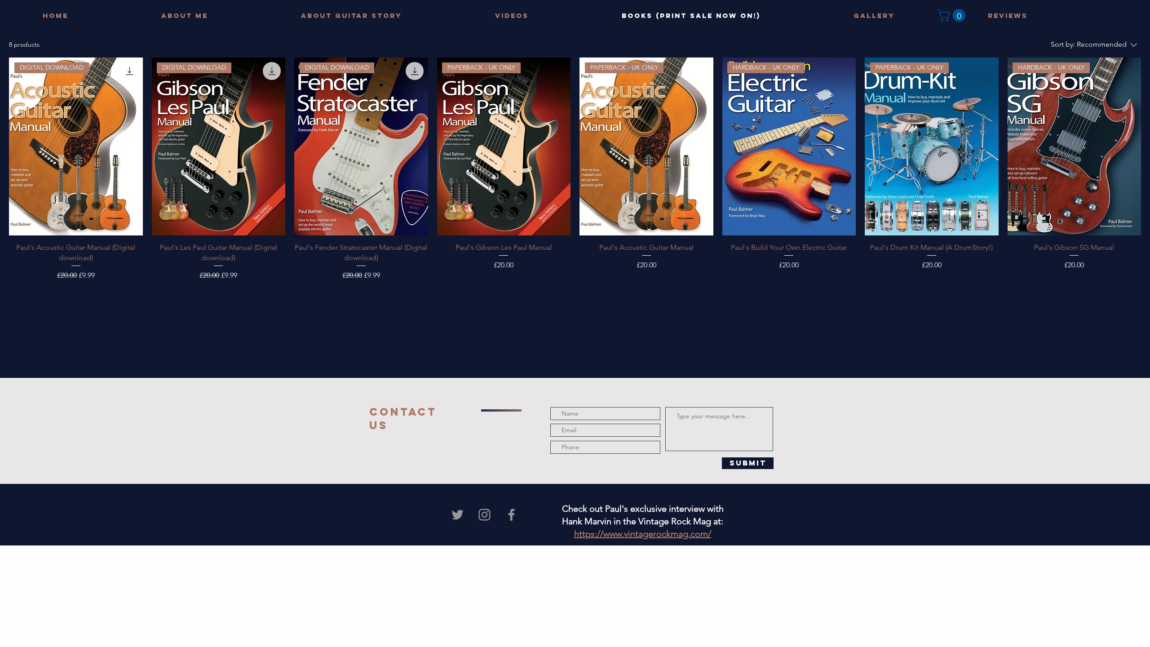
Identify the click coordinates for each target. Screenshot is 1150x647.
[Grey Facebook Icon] (511, 515)
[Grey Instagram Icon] (484, 515)
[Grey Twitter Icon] (457, 515)
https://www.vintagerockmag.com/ (642, 533)
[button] (953, 15)
